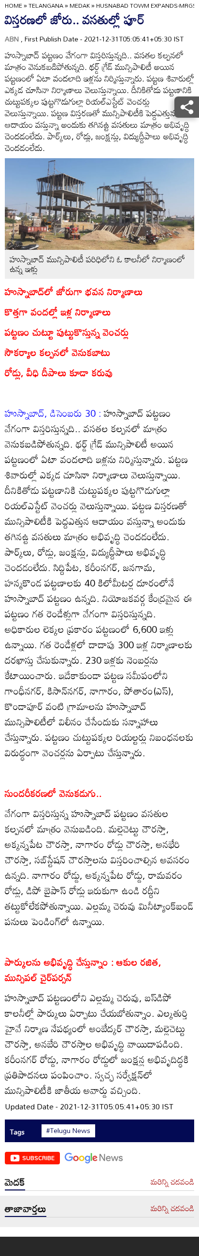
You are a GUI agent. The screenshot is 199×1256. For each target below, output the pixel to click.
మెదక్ (15, 1181)
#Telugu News (68, 1130)
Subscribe (38, 1157)
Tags (17, 1131)
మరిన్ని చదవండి (172, 1182)
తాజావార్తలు (25, 1208)
